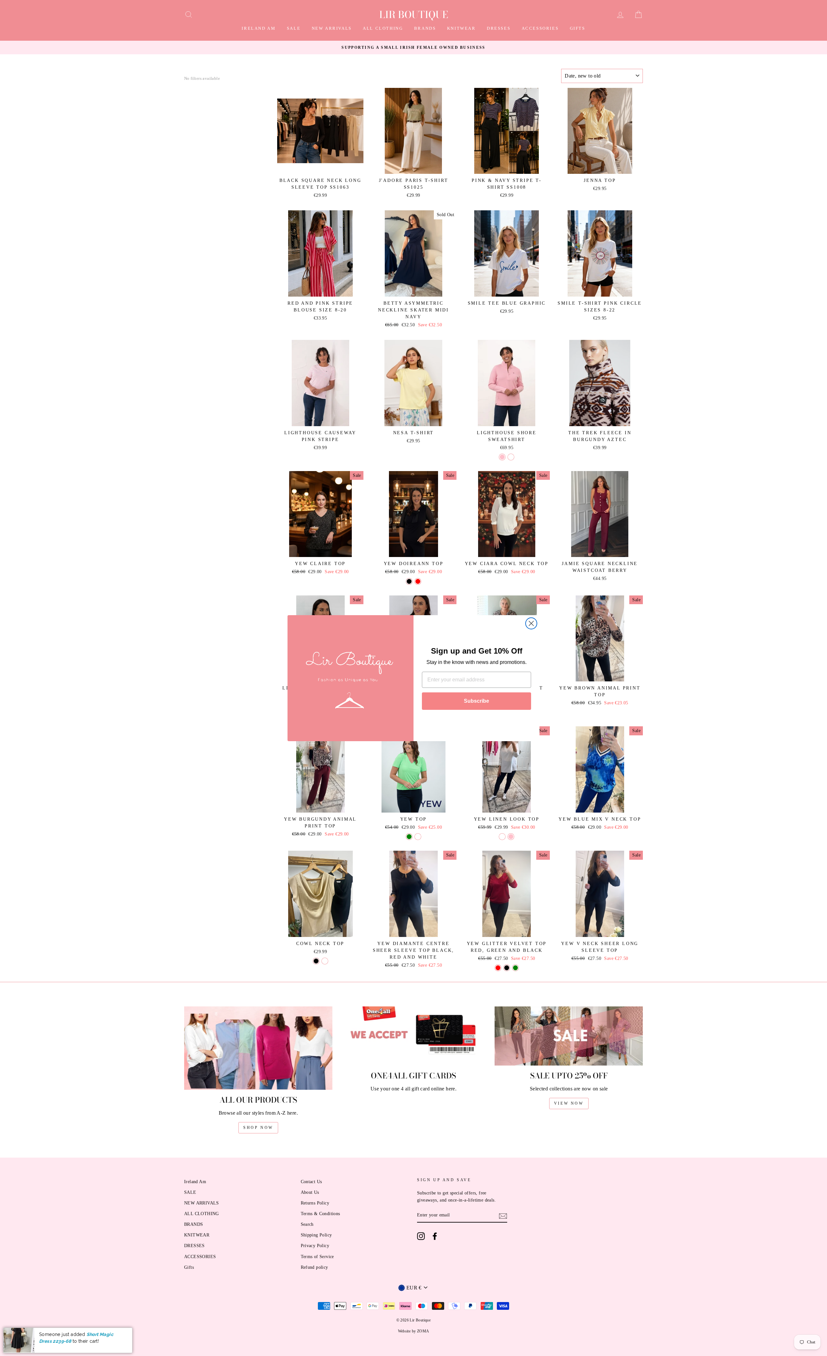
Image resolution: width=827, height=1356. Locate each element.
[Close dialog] (531, 623)
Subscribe (476, 701)
